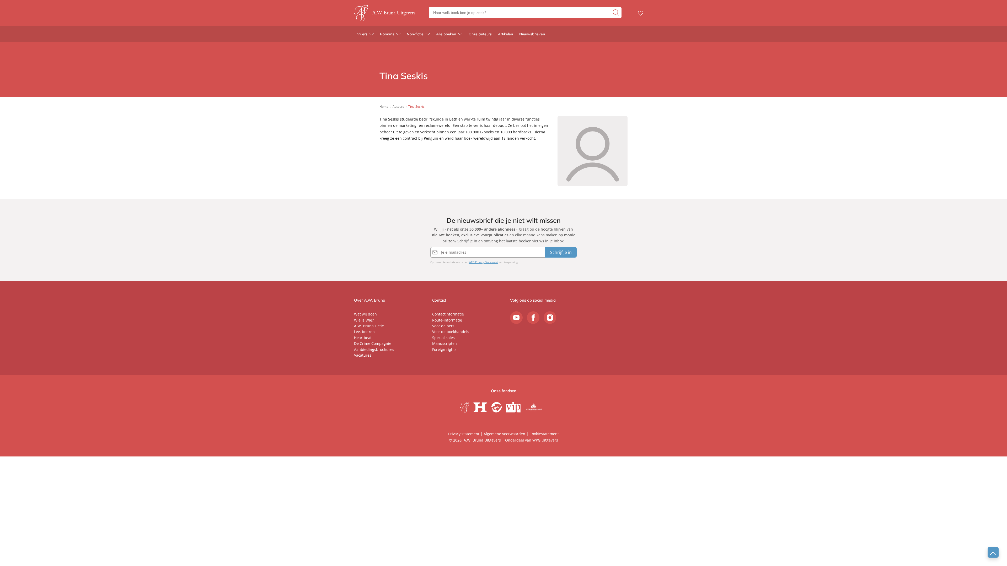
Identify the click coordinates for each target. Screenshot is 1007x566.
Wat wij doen (365, 314)
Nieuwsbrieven (532, 34)
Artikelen (505, 34)
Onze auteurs (480, 34)
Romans (387, 34)
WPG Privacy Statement (483, 262)
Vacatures (362, 355)
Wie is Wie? (364, 320)
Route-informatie (447, 320)
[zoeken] (617, 12)
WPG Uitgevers (545, 440)
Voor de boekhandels (450, 331)
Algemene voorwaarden (504, 433)
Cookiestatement (544, 433)
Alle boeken (446, 34)
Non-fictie (415, 34)
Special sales (443, 337)
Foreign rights (444, 349)
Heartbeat (363, 337)
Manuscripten (444, 343)
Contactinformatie (448, 314)
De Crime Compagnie (372, 343)
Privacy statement (463, 433)
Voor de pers (443, 325)
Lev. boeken (364, 331)
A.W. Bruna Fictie (369, 325)
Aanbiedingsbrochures (374, 349)
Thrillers (360, 34)
